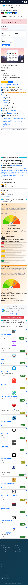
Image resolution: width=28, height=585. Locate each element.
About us (3, 564)
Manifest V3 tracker (19, 551)
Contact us (3, 571)
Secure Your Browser (11, 313)
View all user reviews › (6, 196)
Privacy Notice (4, 575)
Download (12, 16)
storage (4, 105)
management (6, 97)
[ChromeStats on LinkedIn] (2, 578)
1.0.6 (8, 89)
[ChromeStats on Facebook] (5, 578)
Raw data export (4, 558)
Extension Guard (4, 549)
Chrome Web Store (11, 113)
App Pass (3, 545)
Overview (4, 16)
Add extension (18, 555)
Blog (2, 568)
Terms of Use (4, 573)
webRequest (5, 102)
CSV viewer (17, 553)
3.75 (11, 87)
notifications (5, 100)
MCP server (3, 555)
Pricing (16, 545)
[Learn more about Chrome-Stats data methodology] (17, 113)
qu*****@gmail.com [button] (11, 110)
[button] (2, 2)
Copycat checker (18, 549)
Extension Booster (5, 551)
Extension (18, 9)
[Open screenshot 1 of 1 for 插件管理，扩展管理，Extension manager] (12, 55)
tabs (4, 99)
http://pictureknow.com (7, 9)
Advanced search (18, 547)
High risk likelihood (20, 92)
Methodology (4, 566)
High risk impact (10, 92)
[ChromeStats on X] (8, 578)
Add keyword (18, 558)
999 (7, 86)
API (1, 553)
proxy (4, 95)
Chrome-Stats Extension (6, 547)
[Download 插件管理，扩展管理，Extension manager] (7, 42)
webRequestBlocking (7, 103)
